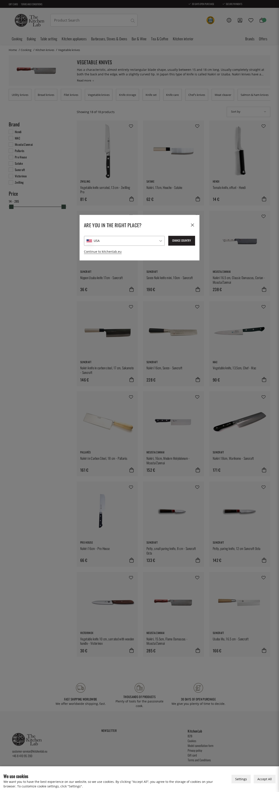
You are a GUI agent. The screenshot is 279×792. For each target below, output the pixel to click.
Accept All (264, 779)
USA (97, 241)
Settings (241, 779)
